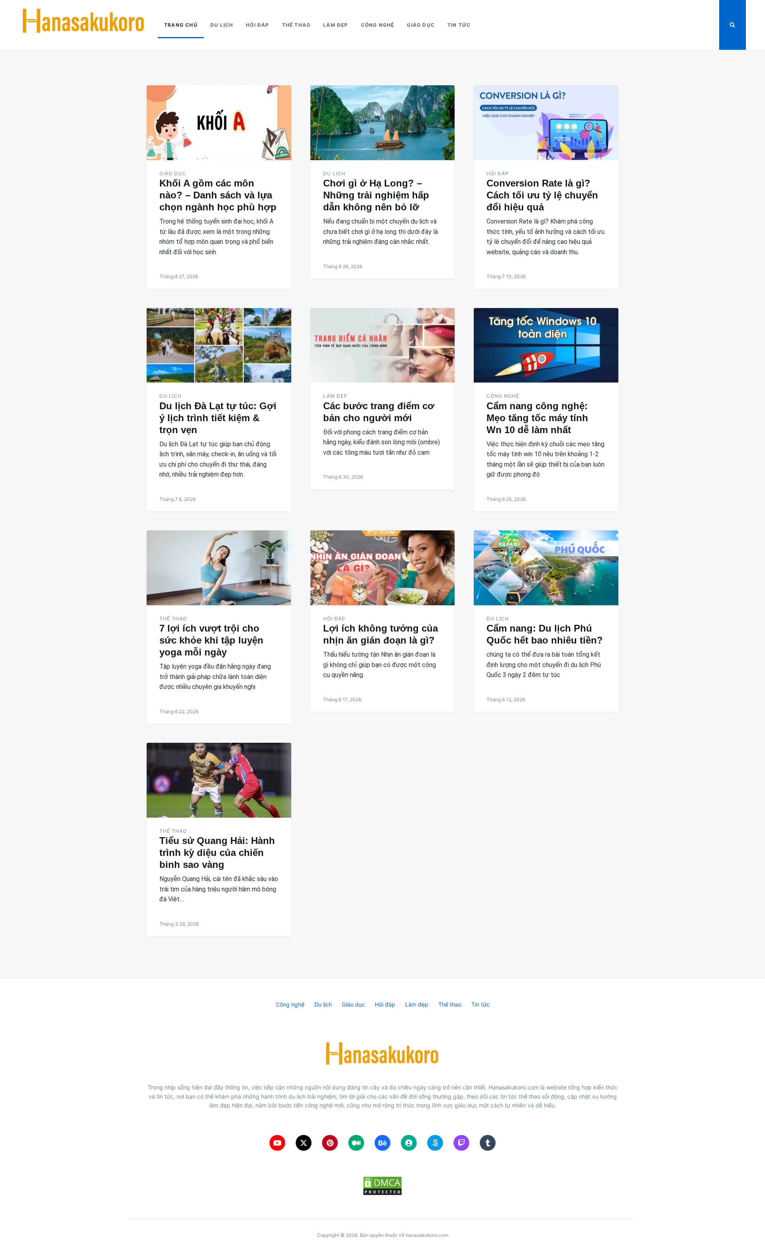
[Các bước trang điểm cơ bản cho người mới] (382, 345)
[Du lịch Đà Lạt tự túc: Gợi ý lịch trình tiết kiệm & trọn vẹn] (219, 345)
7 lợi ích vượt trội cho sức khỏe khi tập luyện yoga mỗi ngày (211, 640)
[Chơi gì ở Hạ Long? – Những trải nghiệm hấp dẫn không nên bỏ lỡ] (382, 122)
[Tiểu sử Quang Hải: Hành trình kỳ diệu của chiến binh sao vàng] (219, 780)
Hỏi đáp (257, 25)
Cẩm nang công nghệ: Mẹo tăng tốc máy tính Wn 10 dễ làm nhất (537, 417)
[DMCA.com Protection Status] (382, 1186)
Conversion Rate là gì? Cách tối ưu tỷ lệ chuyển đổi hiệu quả (542, 195)
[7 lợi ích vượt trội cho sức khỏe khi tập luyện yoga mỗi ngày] (219, 567)
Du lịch (221, 25)
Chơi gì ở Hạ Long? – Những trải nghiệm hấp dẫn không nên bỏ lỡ (376, 195)
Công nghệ (377, 25)
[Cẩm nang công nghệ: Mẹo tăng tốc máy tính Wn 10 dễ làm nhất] (546, 345)
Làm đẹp (335, 25)
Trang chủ (181, 25)
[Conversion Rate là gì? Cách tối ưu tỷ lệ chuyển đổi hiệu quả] (546, 122)
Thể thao (296, 25)
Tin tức (459, 25)
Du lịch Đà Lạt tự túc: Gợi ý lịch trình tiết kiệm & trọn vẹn (218, 417)
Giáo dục (421, 25)
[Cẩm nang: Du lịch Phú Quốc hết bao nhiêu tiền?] (546, 567)
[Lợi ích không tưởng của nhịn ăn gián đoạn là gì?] (382, 567)
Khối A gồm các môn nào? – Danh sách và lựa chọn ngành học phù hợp (218, 195)
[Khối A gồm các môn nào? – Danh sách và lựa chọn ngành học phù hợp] (219, 122)
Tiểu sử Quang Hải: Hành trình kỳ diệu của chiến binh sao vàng (217, 852)
